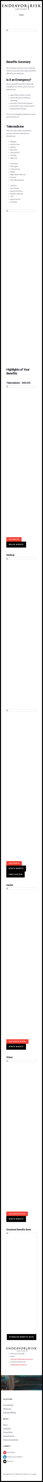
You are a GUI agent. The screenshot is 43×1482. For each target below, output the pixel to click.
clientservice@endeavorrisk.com (21, 1359)
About (5, 1425)
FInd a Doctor (15, 874)
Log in (34, 1474)
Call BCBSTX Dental (17, 1041)
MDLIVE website (16, 544)
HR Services (7, 1409)
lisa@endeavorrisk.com (18, 1365)
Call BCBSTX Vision (17, 1214)
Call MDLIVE (14, 539)
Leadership (7, 1428)
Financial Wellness (9, 1413)
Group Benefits (8, 1405)
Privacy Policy (8, 1432)
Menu (21, 15)
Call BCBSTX (14, 863)
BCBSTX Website (16, 868)
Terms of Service (8, 1436)
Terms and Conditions (10, 1440)
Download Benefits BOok (21, 1337)
